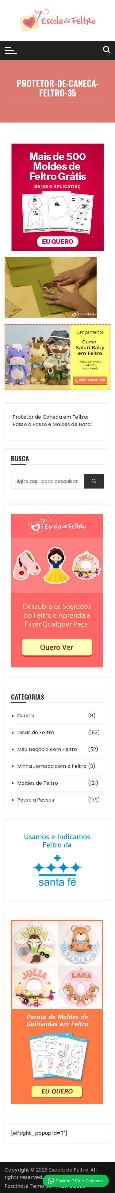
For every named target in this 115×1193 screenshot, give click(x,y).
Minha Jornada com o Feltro (51, 766)
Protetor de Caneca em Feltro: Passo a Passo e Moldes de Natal (52, 420)
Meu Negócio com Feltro (47, 749)
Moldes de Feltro (37, 783)
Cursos (25, 715)
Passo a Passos (35, 799)
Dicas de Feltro (35, 732)
